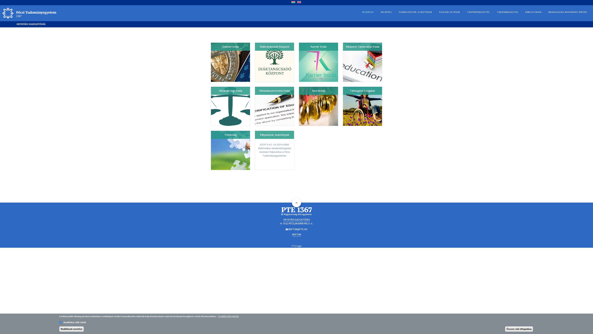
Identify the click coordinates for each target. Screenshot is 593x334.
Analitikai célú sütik (74, 322)
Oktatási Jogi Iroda (230, 90)
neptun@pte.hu (297, 229)
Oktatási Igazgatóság (31, 24)
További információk (228, 316)
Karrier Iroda (318, 46)
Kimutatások (533, 12)
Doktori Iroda (230, 46)
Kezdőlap (368, 12)
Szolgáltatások (449, 12)
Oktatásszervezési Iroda (274, 90)
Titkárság (231, 135)
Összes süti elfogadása (519, 329)
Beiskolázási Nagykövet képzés (568, 12)
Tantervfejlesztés (478, 12)
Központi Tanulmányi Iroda (362, 46)
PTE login (297, 245)
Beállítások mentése (71, 329)
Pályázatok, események (274, 135)
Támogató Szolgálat (362, 90)
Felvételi (386, 12)
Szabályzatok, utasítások (415, 12)
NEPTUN (296, 234)
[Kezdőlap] (29, 13)
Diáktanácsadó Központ (274, 46)
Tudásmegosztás (507, 12)
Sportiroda (318, 90)
